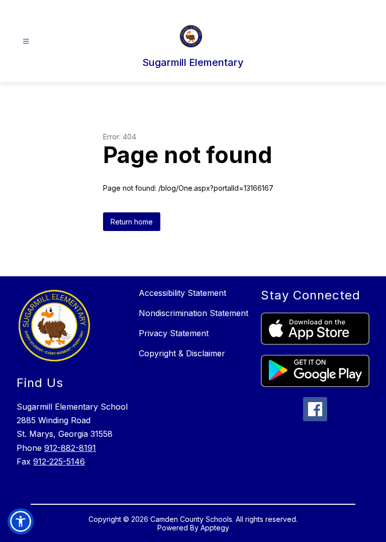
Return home (132, 221)
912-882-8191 (70, 448)
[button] (20, 521)
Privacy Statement (174, 333)
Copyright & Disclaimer (182, 353)
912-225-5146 (59, 461)
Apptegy (215, 527)
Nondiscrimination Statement (193, 313)
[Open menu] (26, 41)
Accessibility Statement (182, 293)
